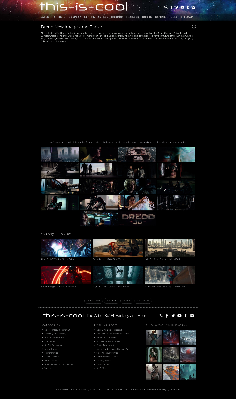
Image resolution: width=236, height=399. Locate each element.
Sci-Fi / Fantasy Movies (55, 345)
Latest (45, 17)
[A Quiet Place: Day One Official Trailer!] (118, 275)
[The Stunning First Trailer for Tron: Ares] (66, 275)
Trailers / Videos (103, 360)
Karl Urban (111, 300)
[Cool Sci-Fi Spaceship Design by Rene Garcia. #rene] (171, 372)
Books (147, 17)
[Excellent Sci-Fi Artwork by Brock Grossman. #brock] (171, 354)
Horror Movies (51, 353)
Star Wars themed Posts (108, 341)
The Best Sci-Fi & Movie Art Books (112, 333)
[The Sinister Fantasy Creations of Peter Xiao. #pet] (154, 354)
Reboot (127, 300)
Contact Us (108, 389)
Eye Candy (50, 341)
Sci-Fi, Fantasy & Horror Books (59, 364)
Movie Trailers (51, 349)
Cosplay (75, 17)
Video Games (51, 360)
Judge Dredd (93, 300)
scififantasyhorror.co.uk (90, 389)
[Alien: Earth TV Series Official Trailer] (66, 248)
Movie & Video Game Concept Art (112, 349)
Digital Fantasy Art (105, 345)
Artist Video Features (55, 337)
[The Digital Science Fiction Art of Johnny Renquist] (171, 337)
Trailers (132, 17)
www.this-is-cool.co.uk (66, 389)
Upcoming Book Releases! (109, 330)
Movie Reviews (52, 356)
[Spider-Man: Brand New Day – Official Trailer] (170, 275)
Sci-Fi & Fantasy (96, 17)
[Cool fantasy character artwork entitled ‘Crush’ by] (154, 337)
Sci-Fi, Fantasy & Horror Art (57, 330)
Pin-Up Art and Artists (106, 337)
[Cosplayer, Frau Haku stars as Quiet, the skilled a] (154, 372)
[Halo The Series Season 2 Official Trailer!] (170, 248)
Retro (173, 17)
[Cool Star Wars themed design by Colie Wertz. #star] (188, 354)
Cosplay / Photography (55, 333)
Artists (60, 17)
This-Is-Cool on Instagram (167, 325)
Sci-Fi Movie (143, 300)
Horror (117, 17)
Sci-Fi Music (102, 368)
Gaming (160, 17)
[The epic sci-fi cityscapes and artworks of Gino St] (188, 337)
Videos (48, 368)
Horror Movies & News (107, 356)
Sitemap (187, 17)
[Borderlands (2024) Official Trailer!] (118, 248)
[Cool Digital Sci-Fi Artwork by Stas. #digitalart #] (188, 372)
